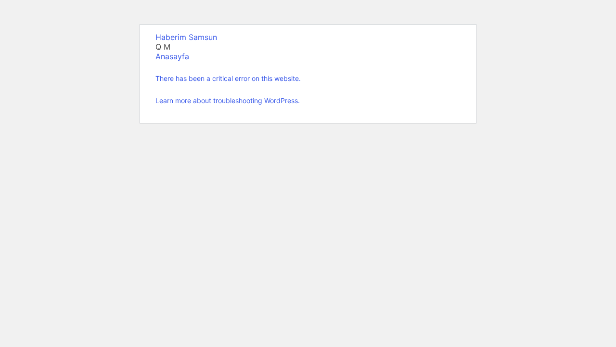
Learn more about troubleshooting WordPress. (227, 100)
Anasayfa (172, 56)
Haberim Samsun (186, 37)
